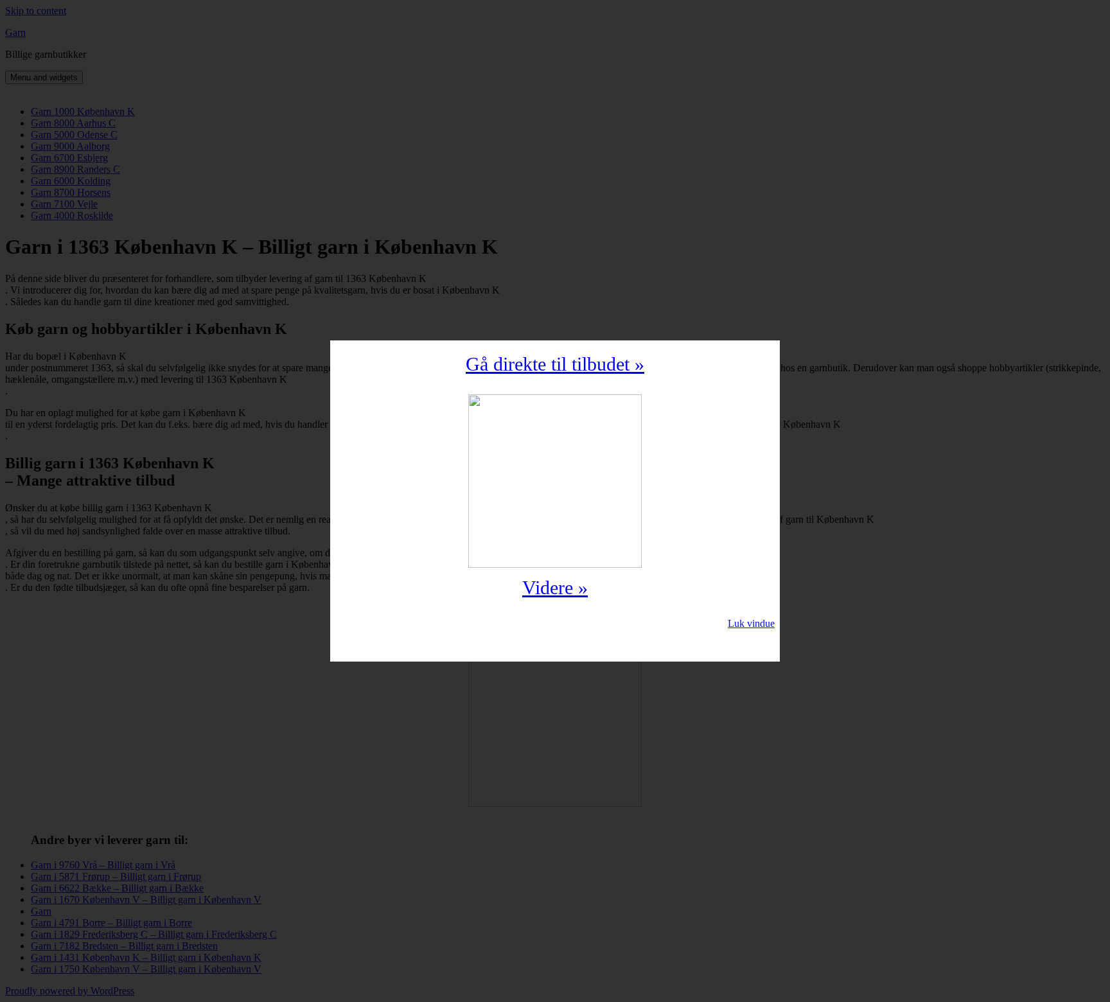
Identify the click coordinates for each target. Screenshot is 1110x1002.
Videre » (555, 587)
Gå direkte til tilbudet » (555, 363)
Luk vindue (751, 623)
